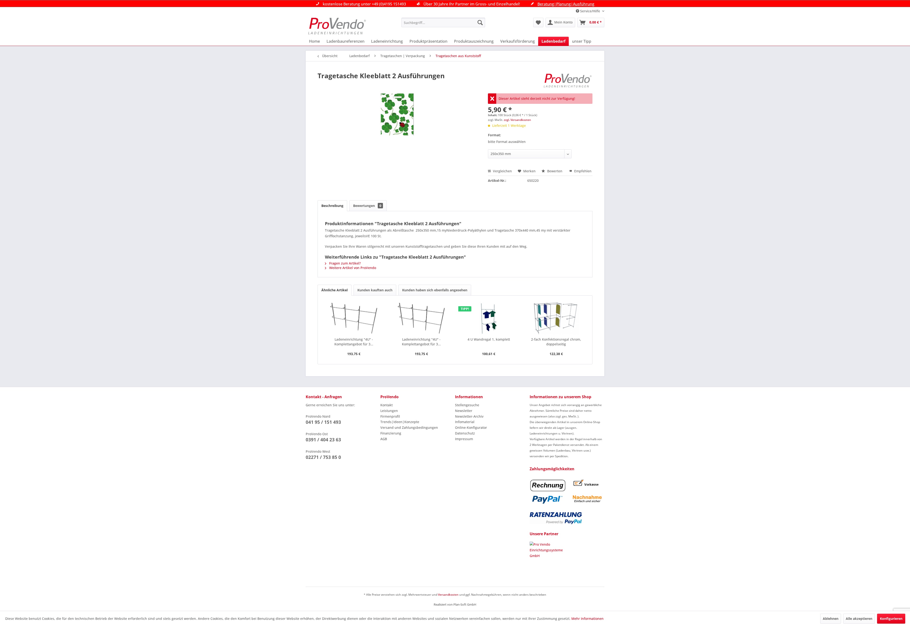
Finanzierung (390, 433)
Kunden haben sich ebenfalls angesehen (434, 290)
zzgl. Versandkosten (517, 120)
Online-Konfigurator (471, 427)
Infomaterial (464, 422)
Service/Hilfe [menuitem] (590, 11)
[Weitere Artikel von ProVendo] (567, 80)
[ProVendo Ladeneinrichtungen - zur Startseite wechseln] (337, 26)
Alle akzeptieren (859, 618)
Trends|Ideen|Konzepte (399, 422)
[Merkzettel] (538, 22)
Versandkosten (448, 595)
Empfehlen (582, 171)
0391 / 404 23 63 (323, 440)
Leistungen (389, 410)
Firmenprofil (390, 416)
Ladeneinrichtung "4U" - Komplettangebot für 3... (353, 341)
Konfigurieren (891, 618)
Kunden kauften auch (374, 290)
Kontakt (386, 405)
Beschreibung (332, 205)
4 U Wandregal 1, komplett (489, 339)
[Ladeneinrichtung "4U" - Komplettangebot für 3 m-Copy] (354, 318)
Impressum (464, 439)
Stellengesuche (467, 405)
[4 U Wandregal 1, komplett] (489, 318)
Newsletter (463, 410)
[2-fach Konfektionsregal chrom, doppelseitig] (556, 318)
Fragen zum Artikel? (344, 263)
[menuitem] (443, 22)
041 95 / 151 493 (323, 422)
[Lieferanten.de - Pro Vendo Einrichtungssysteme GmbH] (567, 559)
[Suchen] (480, 22)
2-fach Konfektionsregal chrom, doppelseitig (556, 341)
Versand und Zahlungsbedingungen (409, 427)
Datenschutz (465, 433)
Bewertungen (367, 205)
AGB (383, 439)
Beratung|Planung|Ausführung (565, 4)
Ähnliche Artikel (334, 290)
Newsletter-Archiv (469, 416)
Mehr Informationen (587, 618)
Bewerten (554, 171)
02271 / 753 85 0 (323, 457)
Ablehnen (830, 618)
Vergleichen (502, 171)
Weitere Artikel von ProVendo (352, 267)
